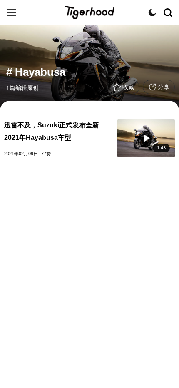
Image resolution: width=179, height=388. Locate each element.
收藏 (128, 87)
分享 (163, 87)
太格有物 (89, 12)
